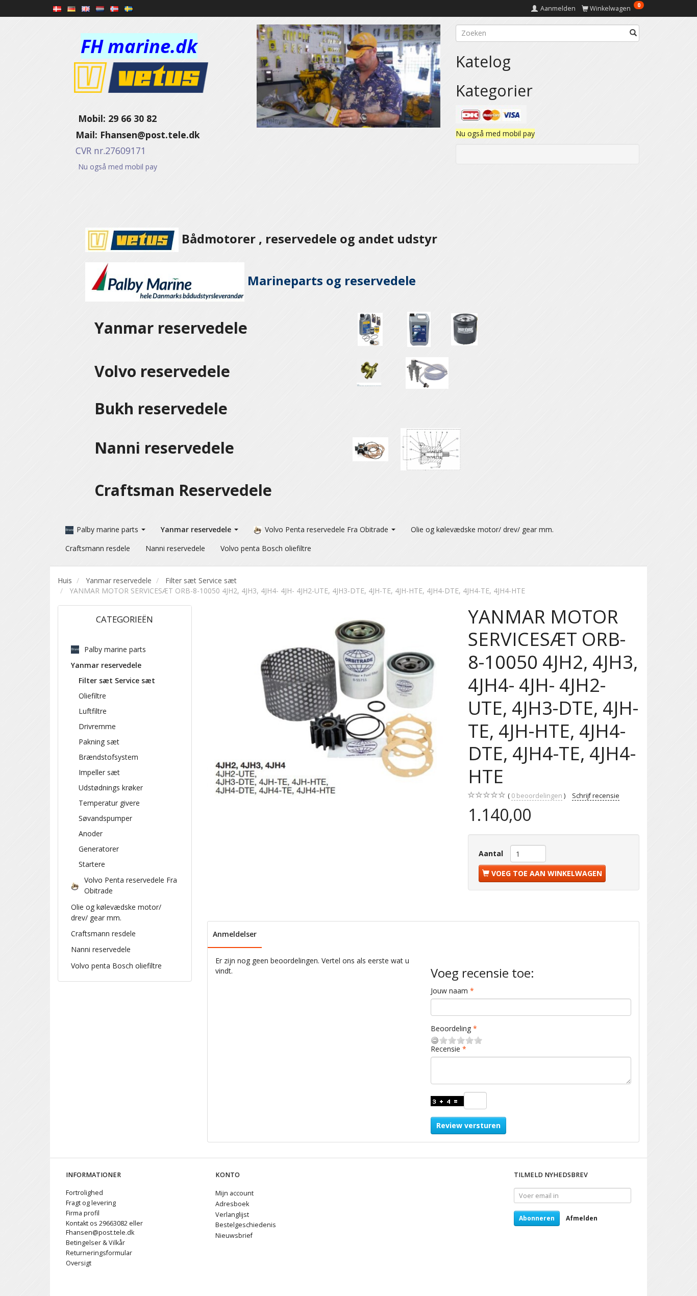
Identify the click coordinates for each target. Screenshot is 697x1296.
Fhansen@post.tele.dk (150, 135)
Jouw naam (449, 990)
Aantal (492, 853)
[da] (57, 8)
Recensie (445, 1049)
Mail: (79, 135)
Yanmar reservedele (171, 327)
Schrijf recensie (595, 795)
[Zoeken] (633, 33)
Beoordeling (451, 1028)
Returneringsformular (99, 1253)
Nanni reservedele (166, 447)
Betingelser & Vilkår (95, 1242)
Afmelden (582, 1218)
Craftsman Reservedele (183, 490)
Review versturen (468, 1125)
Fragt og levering (91, 1203)
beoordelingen (536, 795)
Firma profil (82, 1213)
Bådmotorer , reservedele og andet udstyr (308, 239)
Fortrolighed (84, 1192)
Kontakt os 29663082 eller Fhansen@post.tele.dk (104, 1228)
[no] (114, 8)
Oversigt (78, 1263)
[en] (86, 8)
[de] (71, 8)
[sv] (128, 8)
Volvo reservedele (166, 371)
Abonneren (537, 1218)
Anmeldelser (235, 934)
